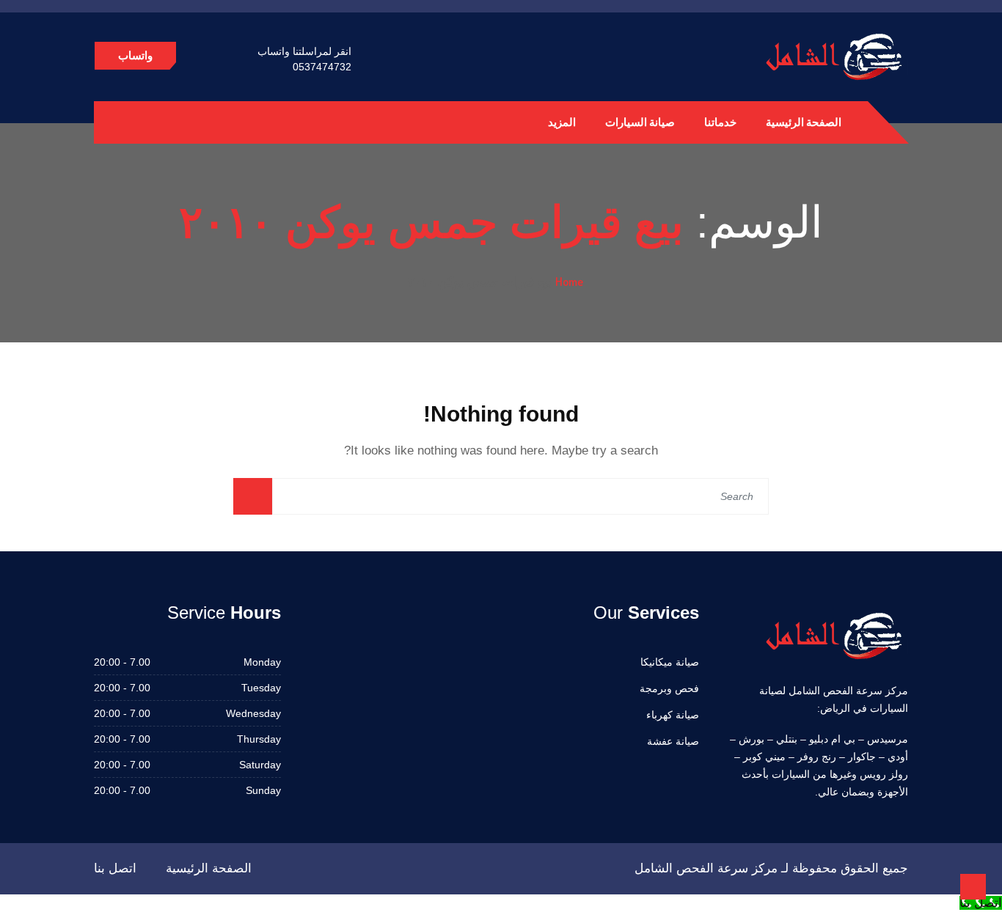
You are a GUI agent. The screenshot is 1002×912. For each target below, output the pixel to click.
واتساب (135, 55)
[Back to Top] (973, 887)
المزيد (562, 122)
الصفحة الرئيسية (803, 122)
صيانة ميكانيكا (669, 662)
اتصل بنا (115, 868)
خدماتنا (720, 122)
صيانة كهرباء (672, 715)
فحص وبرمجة (669, 688)
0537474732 (322, 67)
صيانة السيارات (640, 122)
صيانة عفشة (673, 741)
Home (569, 281)
